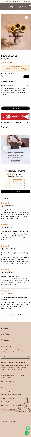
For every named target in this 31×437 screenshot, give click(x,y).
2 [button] (13, 314)
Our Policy (5, 334)
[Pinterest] (11, 381)
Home (2, 12)
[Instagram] (7, 381)
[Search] (26, 6)
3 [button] (15, 314)
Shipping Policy (6, 127)
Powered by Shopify (6, 430)
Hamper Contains (7, 85)
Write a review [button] (15, 192)
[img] (5, 203)
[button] (5, 63)
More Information (7, 81)
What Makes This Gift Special (11, 122)
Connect (5, 340)
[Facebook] (3, 381)
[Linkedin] (15, 381)
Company (5, 328)
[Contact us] (28, 428)
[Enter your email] (28, 357)
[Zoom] (26, 17)
